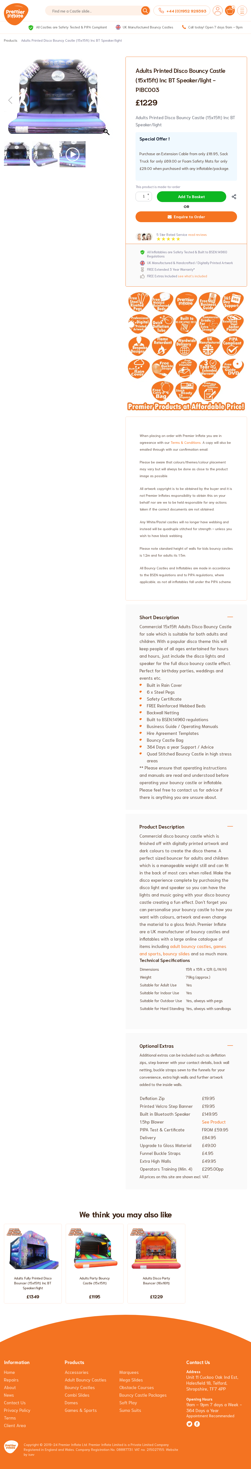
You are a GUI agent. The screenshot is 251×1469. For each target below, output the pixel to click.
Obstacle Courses (136, 1387)
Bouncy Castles (80, 1387)
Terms (10, 1417)
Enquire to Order (189, 216)
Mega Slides (131, 1379)
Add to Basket (191, 196)
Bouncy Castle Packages (143, 1395)
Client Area (15, 1425)
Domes (71, 1402)
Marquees (129, 1372)
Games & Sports (81, 1410)
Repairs (11, 1379)
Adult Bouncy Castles (85, 1379)
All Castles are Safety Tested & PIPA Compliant (71, 27)
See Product (214, 1121)
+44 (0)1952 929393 (186, 10)
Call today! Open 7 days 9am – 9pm (215, 27)
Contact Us (15, 1402)
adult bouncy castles (190, 946)
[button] (107, 100)
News (9, 1395)
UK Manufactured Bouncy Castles (147, 27)
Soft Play (128, 1402)
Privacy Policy (17, 1410)
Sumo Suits (130, 1410)
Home (9, 1372)
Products (10, 40)
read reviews (197, 234)
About (10, 1387)
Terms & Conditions (186, 442)
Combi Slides (77, 1395)
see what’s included (192, 276)
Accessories (76, 1372)
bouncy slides (176, 953)
